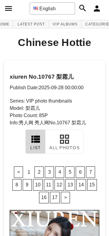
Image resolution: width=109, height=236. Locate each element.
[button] (52, 8)
